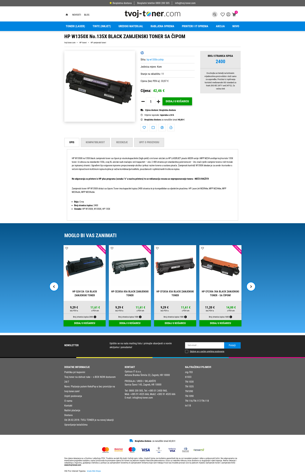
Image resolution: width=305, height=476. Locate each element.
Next (251, 286)
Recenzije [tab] (122, 142)
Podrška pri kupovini (74, 372)
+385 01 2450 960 (157, 390)
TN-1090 (189, 396)
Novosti (76, 14)
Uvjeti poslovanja (73, 396)
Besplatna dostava (122, 3)
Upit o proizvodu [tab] (149, 142)
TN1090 (189, 391)
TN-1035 (189, 386)
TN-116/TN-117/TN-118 (197, 400)
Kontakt (68, 405)
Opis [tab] (71, 142)
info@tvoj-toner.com (185, 3)
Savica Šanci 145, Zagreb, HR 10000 (143, 384)
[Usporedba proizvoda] (153, 127)
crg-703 (189, 372)
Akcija (220, 26)
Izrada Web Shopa (94, 471)
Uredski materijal (131, 26)
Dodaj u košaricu (177, 101)
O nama (68, 400)
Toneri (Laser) (75, 26)
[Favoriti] (144, 127)
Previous (54, 286)
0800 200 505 (162, 3)
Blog (86, 14)
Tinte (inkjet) (102, 26)
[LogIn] (228, 14)
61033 (188, 376)
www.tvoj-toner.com (72, 465)
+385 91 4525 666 (139, 394)
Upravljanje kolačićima (76, 424)
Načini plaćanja (72, 410)
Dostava (68, 415)
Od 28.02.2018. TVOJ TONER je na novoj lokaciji (89, 419)
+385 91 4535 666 (166, 394)
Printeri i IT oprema (195, 26)
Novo (235, 26)
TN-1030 (189, 381)
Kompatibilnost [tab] (95, 142)
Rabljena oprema (162, 26)
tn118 (188, 405)
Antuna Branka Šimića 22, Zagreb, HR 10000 (147, 375)
